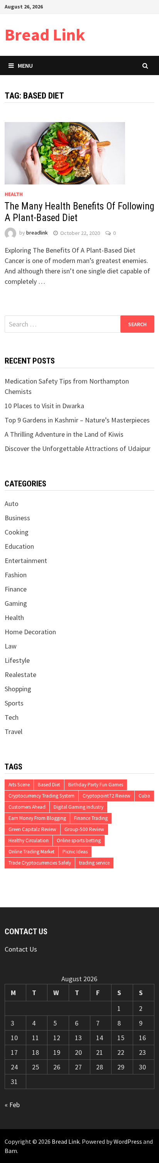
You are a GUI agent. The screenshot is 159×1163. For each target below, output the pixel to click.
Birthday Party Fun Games (95, 784)
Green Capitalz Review (32, 829)
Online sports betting (79, 840)
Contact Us (21, 949)
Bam (11, 1151)
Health (14, 194)
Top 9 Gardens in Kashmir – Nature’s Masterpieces (77, 420)
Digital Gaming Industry (78, 807)
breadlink (37, 233)
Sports (14, 703)
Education (19, 546)
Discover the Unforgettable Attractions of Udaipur (78, 448)
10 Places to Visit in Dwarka (44, 405)
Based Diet (49, 784)
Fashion (16, 574)
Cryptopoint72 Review (106, 796)
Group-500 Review (84, 829)
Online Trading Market (31, 851)
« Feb (12, 1104)
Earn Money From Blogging (37, 818)
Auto (12, 503)
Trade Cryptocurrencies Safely (39, 863)
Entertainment (26, 560)
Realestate (20, 674)
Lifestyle (17, 660)
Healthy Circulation (28, 840)
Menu (25, 65)
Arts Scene (19, 784)
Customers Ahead (27, 807)
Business (17, 517)
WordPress (127, 1141)
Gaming (16, 603)
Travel (13, 731)
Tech (12, 717)
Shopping (18, 688)
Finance (16, 589)
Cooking (17, 532)
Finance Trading (91, 818)
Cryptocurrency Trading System (41, 796)
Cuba (144, 796)
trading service (94, 863)
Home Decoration (30, 631)
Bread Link (45, 34)
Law (11, 646)
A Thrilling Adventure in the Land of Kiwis (64, 434)
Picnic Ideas (75, 851)
